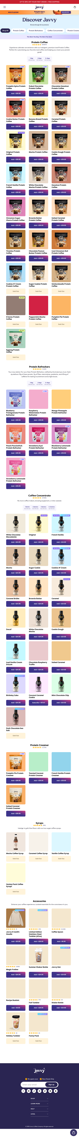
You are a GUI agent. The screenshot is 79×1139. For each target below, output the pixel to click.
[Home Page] (39, 7)
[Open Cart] (75, 7)
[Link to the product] (38, 107)
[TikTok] (34, 1091)
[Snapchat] (56, 1091)
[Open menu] (5, 7)
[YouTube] (50, 1091)
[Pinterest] (39, 1091)
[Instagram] (23, 1091)
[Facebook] (29, 1091)
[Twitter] (45, 1091)
